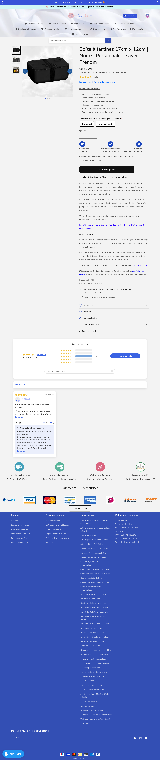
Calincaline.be (82, 759)
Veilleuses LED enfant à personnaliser (96, 715)
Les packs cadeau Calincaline (92, 632)
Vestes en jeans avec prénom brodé (95, 719)
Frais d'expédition (97, 72)
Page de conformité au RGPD (58, 534)
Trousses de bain (87, 706)
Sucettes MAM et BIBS (90, 701)
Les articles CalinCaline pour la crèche (96, 607)
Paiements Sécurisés (19, 529)
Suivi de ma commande (21, 534)
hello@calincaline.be (131, 542)
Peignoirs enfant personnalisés (93, 659)
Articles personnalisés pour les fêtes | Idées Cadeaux (96, 529)
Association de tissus (20, 542)
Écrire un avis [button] (125, 356)
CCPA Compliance (53, 529)
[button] (130, 16)
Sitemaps (50, 542)
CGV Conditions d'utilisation (57, 525)
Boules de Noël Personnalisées (93, 557)
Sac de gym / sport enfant (91, 685)
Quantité (82, 131)
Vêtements (84, 723)
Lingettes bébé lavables (90, 646)
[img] (21, 395)
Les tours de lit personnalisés (92, 641)
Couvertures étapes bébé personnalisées (90, 588)
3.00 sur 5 (41, 354)
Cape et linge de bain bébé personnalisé (91, 563)
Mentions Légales (53, 521)
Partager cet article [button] (90, 331)
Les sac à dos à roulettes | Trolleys (94, 637)
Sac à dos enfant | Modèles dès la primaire (94, 695)
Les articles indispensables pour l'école (93, 617)
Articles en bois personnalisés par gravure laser (94, 521)
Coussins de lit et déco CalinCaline (94, 569)
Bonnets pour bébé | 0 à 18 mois (94, 549)
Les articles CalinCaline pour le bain (95, 612)
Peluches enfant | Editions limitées (94, 663)
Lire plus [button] (19, 417)
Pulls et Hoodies (87, 681)
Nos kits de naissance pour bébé (94, 654)
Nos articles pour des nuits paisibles (95, 650)
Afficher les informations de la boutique (98, 297)
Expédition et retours (20, 525)
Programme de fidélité (20, 538)
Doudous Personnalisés (90, 599)
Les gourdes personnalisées (91, 628)
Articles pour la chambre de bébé (94, 540)
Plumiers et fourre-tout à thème (93, 672)
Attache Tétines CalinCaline (91, 544)
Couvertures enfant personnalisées (95, 582)
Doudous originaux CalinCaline (93, 594)
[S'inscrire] (53, 738)
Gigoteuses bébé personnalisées (93, 603)
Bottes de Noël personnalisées (93, 553)
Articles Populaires (88, 535)
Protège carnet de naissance (92, 676)
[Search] (108, 40)
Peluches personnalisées (90, 668)
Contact (14, 521)
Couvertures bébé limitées (91, 578)
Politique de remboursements (58, 538)
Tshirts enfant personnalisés (92, 710)
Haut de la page (80, 508)
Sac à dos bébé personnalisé (92, 690)
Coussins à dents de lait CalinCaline (95, 574)
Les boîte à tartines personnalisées (94, 624)
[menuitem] (35, 23)
